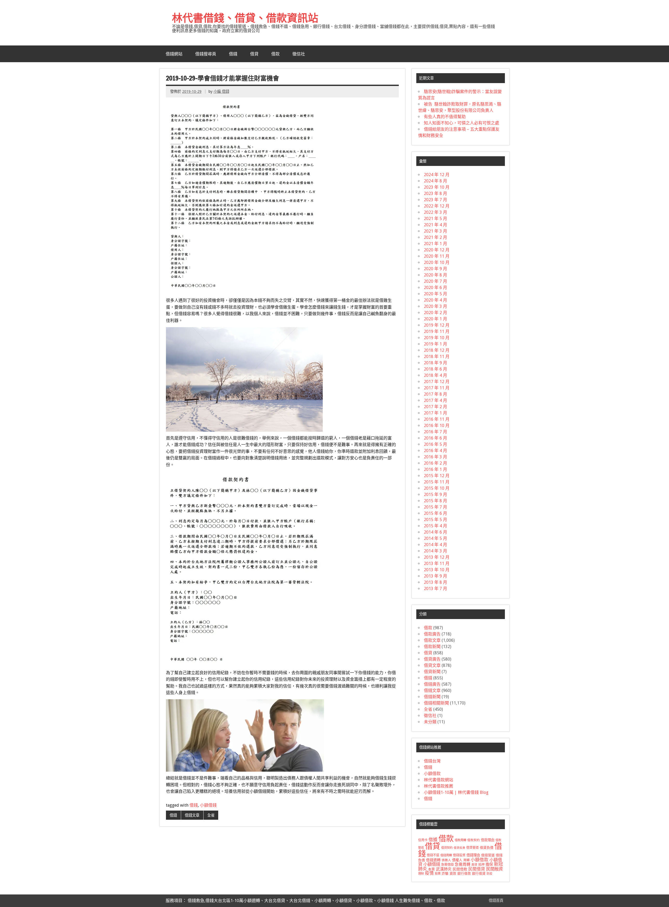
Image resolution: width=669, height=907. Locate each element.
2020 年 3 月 (435, 306)
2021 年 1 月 (435, 243)
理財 (421, 873)
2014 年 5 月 (435, 538)
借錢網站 (174, 54)
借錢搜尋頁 (205, 54)
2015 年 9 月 (435, 494)
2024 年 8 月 (435, 180)
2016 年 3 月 (435, 456)
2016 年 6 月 (435, 438)
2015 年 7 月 (435, 507)
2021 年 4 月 (435, 224)
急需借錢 (447, 864)
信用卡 (423, 840)
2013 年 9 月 (435, 576)
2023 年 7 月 (435, 199)
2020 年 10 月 (436, 262)
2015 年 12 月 (436, 475)
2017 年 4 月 (435, 400)
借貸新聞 (432, 671)
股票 (438, 873)
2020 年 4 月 (435, 300)
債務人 (446, 860)
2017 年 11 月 (436, 387)
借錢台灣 (432, 761)
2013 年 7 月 (435, 588)
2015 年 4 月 (435, 525)
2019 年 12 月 (436, 325)
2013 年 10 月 (436, 569)
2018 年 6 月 (435, 369)
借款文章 (432, 640)
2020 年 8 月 (435, 275)
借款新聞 (432, 646)
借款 (275, 54)
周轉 (466, 860)
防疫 (489, 873)
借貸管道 (472, 848)
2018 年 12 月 (436, 350)
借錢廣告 (432, 684)
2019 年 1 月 (435, 344)
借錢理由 (473, 855)
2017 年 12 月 (436, 381)
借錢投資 (459, 855)
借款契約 (473, 840)
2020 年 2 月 (435, 312)
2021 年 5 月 (435, 218)
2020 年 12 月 (436, 249)
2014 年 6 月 (435, 532)
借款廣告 (432, 634)
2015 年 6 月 (435, 513)
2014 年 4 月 (435, 544)
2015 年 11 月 (436, 482)
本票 (431, 869)
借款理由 (487, 840)
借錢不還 (433, 855)
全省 (211, 815)
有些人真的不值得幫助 (445, 116)
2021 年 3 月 (435, 231)
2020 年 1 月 (435, 318)
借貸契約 (447, 848)
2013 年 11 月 (436, 563)
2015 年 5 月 (435, 519)
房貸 (474, 864)
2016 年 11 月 (436, 419)
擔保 (489, 864)
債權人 (457, 860)
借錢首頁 (496, 900)
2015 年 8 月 (435, 500)
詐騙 (445, 873)
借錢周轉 (446, 855)
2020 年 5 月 (435, 293)
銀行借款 (464, 873)
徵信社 (298, 54)
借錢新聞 (432, 696)
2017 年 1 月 (435, 413)
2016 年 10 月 (436, 425)
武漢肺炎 (444, 869)
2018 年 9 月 (435, 362)
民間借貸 (476, 868)
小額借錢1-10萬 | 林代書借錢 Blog (456, 792)
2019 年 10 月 (436, 337)
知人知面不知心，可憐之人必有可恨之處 (461, 122)
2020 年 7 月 (435, 281)
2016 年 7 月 (435, 431)
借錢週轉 (433, 860)
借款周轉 (460, 840)
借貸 (254, 54)
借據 (433, 839)
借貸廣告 (432, 659)
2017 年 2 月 (435, 406)
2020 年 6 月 (435, 287)
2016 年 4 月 (435, 450)
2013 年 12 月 (436, 557)
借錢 (233, 54)
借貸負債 (486, 848)
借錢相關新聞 (436, 703)
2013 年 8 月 (435, 582)
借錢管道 (488, 855)
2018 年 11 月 (436, 356)
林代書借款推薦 (438, 786)
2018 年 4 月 (435, 375)
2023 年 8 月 (435, 193)
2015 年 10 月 (436, 488)
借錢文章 (192, 815)
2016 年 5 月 (435, 444)
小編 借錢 (221, 91)
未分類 (430, 721)
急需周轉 (462, 864)
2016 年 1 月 (435, 469)
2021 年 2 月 (435, 237)
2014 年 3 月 (435, 550)
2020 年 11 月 (436, 256)
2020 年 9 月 (435, 268)
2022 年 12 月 (436, 206)
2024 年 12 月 (436, 174)
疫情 (429, 873)
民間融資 (494, 868)
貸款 (452, 873)
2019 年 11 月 (436, 331)
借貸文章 (432, 665)
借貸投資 (459, 848)
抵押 (481, 864)
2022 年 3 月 (435, 212)
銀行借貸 (479, 873)
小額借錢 (208, 805)
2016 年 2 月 (435, 463)
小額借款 (432, 773)
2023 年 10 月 (436, 187)
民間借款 (460, 869)
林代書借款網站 (438, 779)
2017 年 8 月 (435, 394)
